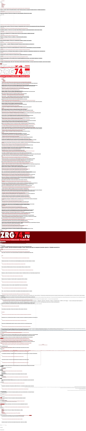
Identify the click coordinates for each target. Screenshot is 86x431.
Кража (24, 350)
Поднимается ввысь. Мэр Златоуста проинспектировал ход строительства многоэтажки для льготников (18, 365)
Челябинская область (44, 350)
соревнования (6, 351)
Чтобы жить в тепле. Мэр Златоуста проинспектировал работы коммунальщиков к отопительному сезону (18, 335)
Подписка (3, 384)
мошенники (68, 350)
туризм (15, 351)
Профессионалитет (19, 332)
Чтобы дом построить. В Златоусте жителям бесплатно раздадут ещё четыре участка (15, 201)
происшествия (1, 351)
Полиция (4, 81)
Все (2, 3)
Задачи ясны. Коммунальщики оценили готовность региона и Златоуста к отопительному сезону (17, 185)
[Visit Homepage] (15, 67)
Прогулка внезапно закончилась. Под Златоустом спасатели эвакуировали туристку (15, 220)
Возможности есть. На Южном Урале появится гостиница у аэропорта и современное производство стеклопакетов (22, 51)
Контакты (3, 385)
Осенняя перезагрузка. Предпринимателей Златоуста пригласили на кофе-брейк (14, 133)
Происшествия (3, 4)
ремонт (4, 351)
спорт (12, 351)
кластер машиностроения (13, 332)
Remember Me (3, 396)
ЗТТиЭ (12, 350)
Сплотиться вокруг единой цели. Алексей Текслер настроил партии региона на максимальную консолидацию (19, 120)
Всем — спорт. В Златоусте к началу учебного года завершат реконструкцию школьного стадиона (17, 171)
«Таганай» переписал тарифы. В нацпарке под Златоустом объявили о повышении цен (15, 188)
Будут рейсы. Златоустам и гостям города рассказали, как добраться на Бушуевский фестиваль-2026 (17, 252)
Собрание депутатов (38, 350)
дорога (57, 350)
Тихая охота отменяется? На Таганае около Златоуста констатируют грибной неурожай (17, 33)
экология (24, 351)
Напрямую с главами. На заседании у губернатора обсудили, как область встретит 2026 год (16, 131)
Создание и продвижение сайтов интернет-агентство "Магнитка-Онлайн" (76, 390)
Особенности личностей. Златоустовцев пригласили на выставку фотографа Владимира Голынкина (17, 210)
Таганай (41, 350)
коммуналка (59, 350)
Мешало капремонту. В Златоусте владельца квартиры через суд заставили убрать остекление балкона (18, 215)
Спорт (2, 5)
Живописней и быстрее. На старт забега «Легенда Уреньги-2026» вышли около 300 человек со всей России (18, 174)
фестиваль (20, 351)
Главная (3, 78)
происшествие (83, 350)
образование (76, 350)
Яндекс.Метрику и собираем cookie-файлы (23, 415)
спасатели (10, 351)
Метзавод (4, 80)
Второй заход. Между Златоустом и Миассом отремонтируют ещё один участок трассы (15, 347)
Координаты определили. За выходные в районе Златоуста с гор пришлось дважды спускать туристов (18, 212)
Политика (3, 6)
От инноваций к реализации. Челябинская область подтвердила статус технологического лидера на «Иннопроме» (19, 198)
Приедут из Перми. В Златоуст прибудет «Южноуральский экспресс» (13, 36)
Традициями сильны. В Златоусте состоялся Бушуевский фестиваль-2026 (13, 150)
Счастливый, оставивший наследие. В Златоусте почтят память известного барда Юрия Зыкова (17, 246)
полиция (78, 350)
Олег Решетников (32, 350)
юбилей (28, 351)
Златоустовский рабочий (20, 350)
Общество (3, 79)
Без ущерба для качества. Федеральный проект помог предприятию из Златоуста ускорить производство (18, 193)
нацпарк (74, 350)
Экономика (3, 412)
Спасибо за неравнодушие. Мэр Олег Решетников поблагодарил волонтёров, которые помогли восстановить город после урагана (25, 61)
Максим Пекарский (27, 350)
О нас (2, 383)
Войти (1, 405)
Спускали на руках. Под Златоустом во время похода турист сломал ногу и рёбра (14, 228)
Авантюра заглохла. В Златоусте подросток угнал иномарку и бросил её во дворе (16, 13)
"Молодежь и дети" (6, 332)
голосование (55, 350)
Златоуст (15, 350)
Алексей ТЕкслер (1, 350)
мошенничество (71, 350)
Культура (3, 132)
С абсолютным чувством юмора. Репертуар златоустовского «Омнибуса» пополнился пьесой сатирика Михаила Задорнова (21, 222)
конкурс (61, 350)
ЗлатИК (9, 332)
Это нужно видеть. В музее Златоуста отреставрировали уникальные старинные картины (16, 204)
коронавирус (64, 350)
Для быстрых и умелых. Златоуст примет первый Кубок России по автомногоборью (15, 169)
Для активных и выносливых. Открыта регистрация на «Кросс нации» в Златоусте (14, 179)
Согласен (30, 415)
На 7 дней (43, 344)
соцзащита (8, 351)
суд (13, 351)
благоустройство (49, 350)
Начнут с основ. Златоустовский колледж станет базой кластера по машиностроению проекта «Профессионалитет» (22, 9)
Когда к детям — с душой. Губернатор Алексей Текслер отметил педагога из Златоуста (15, 96)
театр (14, 351)
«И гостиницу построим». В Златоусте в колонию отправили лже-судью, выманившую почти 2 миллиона (16, 340)
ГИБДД (10, 350)
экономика (26, 351)
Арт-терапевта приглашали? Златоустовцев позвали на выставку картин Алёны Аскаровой (16, 147)
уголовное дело (17, 351)
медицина (66, 350)
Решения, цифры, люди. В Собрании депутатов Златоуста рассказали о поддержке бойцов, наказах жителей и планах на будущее (22, 128)
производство (81, 350)
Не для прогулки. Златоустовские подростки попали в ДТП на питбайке (13, 225)
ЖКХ (11, 350)
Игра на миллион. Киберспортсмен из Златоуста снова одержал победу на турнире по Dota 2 (16, 161)
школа (22, 351)
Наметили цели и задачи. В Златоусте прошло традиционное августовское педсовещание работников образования (22, 26)
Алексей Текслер (6, 350)
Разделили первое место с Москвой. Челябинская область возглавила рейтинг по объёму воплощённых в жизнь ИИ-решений (21, 112)
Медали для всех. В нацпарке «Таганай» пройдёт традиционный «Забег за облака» (14, 166)
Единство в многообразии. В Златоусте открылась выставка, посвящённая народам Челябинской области (18, 123)
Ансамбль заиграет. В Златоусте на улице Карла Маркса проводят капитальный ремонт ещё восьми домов (21, 29)
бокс (51, 350)
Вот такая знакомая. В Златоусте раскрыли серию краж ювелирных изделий (13, 217)
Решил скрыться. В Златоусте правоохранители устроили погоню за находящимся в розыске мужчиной (20, 47)
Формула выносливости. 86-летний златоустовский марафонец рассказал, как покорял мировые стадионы (21, 58)
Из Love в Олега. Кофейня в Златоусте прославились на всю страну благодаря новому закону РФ (16, 106)
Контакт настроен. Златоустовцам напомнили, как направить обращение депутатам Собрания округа (17, 115)
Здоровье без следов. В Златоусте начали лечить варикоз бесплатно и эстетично (16, 54)
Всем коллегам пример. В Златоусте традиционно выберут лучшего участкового (16, 40)
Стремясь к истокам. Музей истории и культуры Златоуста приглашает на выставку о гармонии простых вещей (19, 139)
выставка (53, 350)
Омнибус (35, 350)
